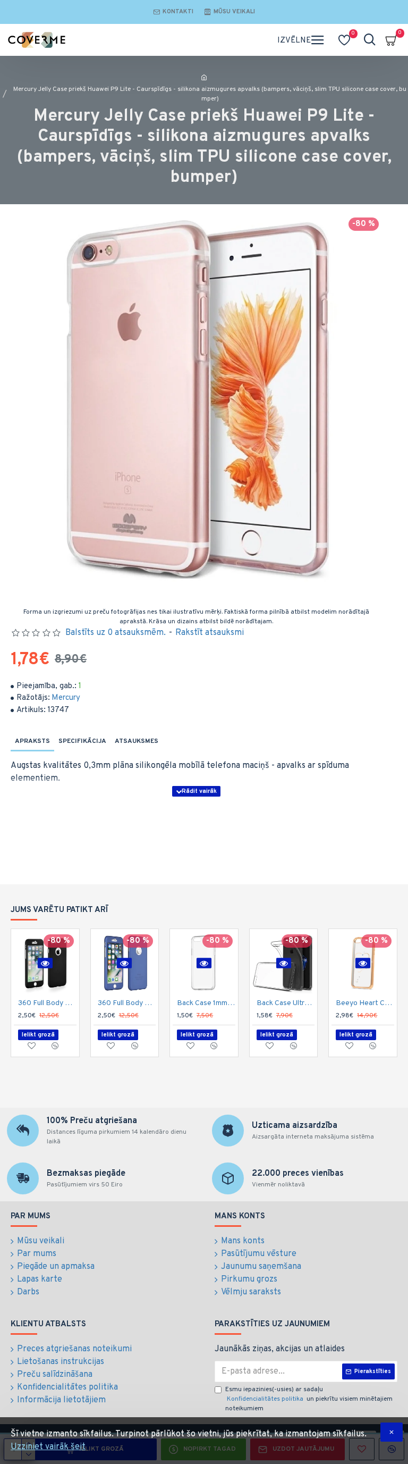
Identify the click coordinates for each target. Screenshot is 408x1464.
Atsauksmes (136, 741)
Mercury (66, 698)
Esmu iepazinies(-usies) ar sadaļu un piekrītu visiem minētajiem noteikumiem (309, 1399)
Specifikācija (82, 741)
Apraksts (32, 741)
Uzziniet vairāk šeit (48, 1447)
